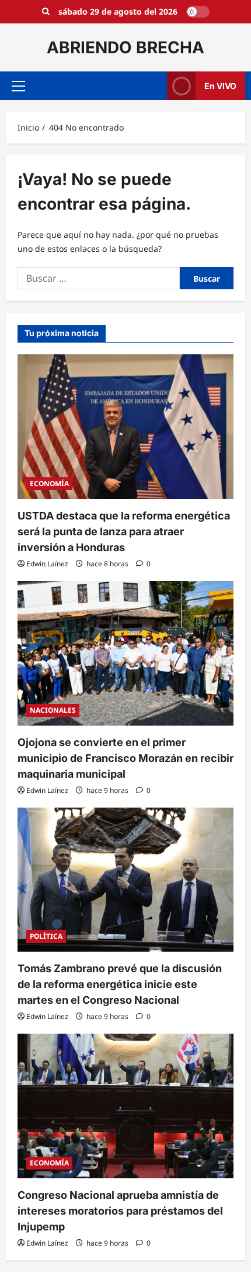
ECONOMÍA (49, 483)
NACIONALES (53, 710)
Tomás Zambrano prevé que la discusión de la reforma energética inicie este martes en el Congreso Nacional (120, 984)
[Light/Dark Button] (198, 12)
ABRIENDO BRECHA (125, 47)
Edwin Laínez (47, 564)
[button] (18, 86)
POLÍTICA (46, 936)
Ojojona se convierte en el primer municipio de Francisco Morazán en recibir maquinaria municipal (125, 758)
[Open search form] (46, 12)
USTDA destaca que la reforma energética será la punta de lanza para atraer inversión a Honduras (124, 531)
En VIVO (220, 86)
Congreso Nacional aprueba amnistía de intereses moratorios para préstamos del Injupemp (120, 1211)
